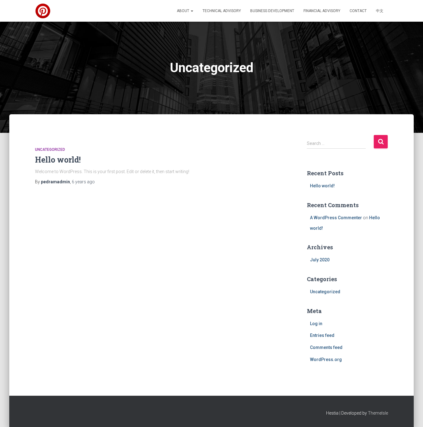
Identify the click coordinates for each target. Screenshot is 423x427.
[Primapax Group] (42, 11)
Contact (358, 11)
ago (83, 181)
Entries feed (322, 335)
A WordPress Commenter (336, 217)
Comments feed (326, 347)
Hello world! (58, 160)
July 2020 (319, 259)
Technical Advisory (222, 11)
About (183, 11)
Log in (316, 323)
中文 (379, 11)
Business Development (272, 11)
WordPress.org (326, 359)
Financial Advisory (321, 11)
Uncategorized (50, 149)
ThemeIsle (378, 413)
